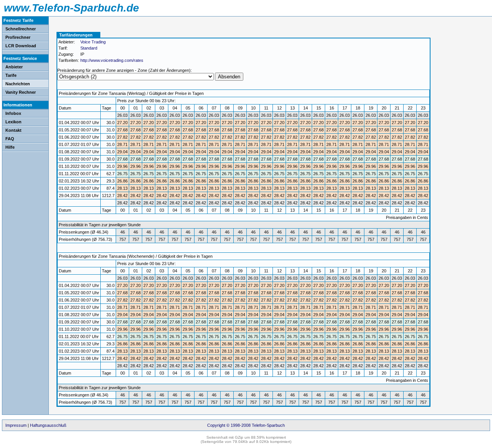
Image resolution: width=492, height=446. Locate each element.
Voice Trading (93, 42)
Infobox (13, 113)
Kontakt (13, 130)
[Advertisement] (461, 75)
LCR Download (20, 45)
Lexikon (13, 121)
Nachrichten (17, 83)
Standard (88, 48)
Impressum (16, 425)
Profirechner (17, 37)
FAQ (9, 138)
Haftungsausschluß (48, 425)
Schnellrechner (20, 29)
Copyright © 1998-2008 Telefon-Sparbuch (246, 425)
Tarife (11, 75)
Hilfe (10, 147)
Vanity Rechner (20, 92)
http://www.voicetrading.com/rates (111, 60)
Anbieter (14, 67)
